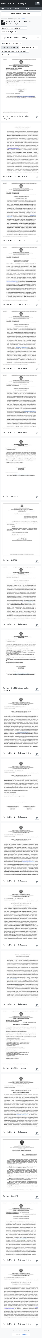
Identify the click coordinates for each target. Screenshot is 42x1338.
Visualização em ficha (11, 47)
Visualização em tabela (29, 47)
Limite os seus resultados (21, 13)
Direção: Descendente (9, 55)
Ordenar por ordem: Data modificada (14, 51)
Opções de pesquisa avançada (16, 37)
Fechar (23, 19)
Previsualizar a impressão (12, 43)
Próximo (25, 1335)
